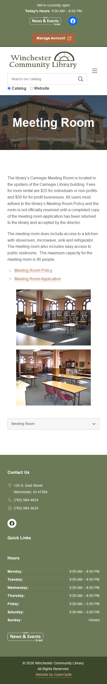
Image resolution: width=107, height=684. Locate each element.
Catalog (19, 88)
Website (41, 88)
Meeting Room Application (37, 278)
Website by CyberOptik (54, 675)
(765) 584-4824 (26, 500)
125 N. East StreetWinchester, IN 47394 (31, 488)
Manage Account (51, 38)
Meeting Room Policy (33, 270)
